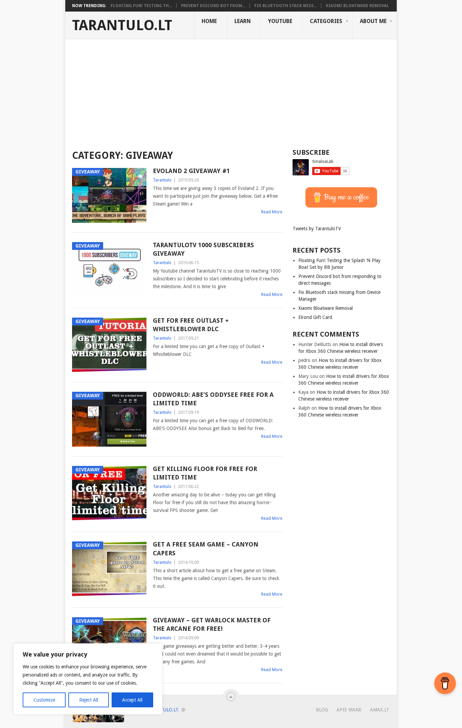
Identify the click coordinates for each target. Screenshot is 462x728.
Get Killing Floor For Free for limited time (205, 473)
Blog (322, 709)
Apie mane (349, 709)
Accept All (132, 700)
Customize (44, 700)
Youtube (280, 21)
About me (373, 21)
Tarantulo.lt (122, 25)
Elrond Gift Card (315, 317)
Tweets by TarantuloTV (317, 228)
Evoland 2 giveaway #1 (191, 170)
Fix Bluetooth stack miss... (285, 5)
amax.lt (379, 709)
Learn (242, 21)
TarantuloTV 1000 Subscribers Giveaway (203, 249)
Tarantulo (162, 180)
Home (209, 21)
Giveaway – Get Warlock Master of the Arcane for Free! (212, 624)
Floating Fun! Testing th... (141, 5)
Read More (271, 211)
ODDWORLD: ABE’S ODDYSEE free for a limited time (213, 399)
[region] (88, 678)
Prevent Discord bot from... (213, 5)
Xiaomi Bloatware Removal (357, 5)
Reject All (88, 700)
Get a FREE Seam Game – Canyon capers (205, 548)
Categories (326, 21)
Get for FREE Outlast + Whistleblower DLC (191, 325)
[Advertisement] (231, 90)
